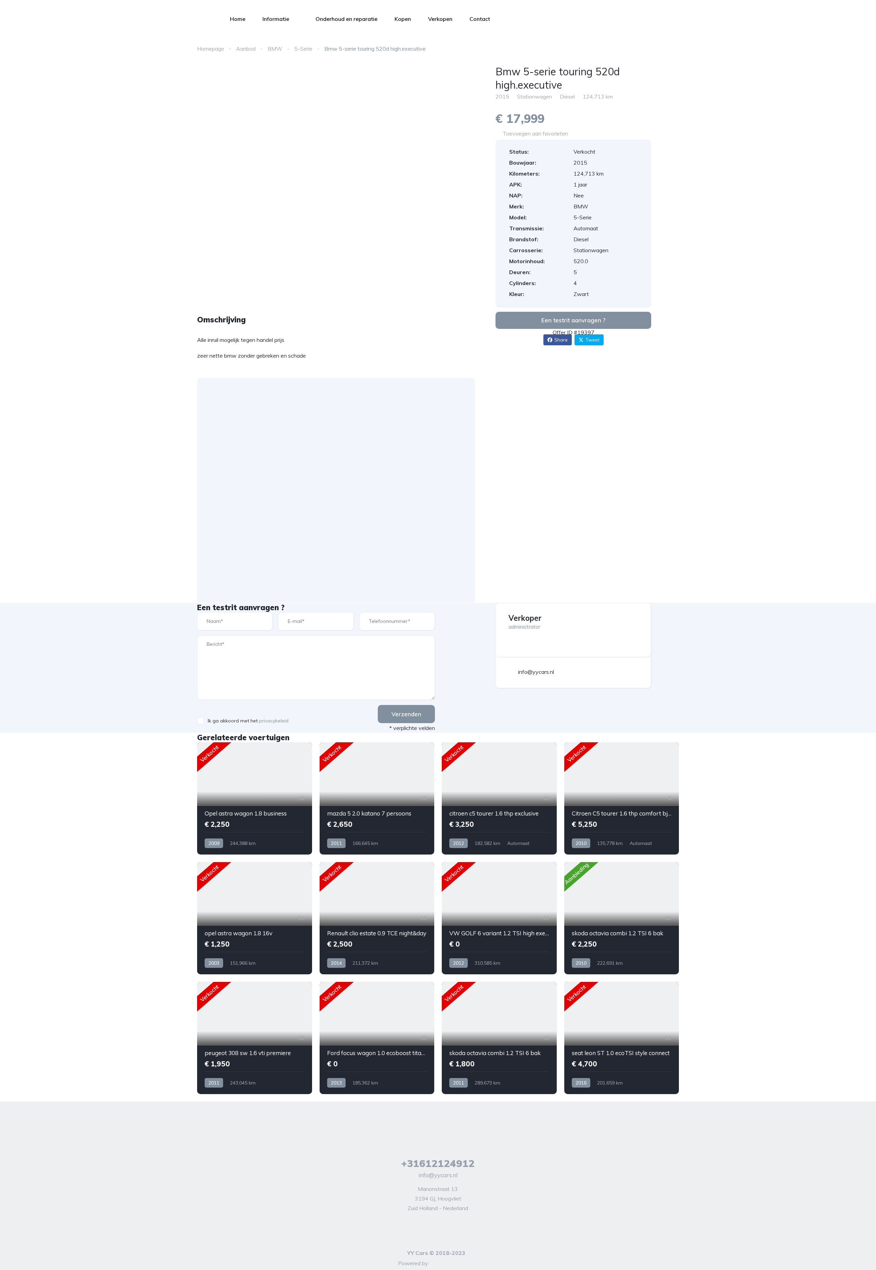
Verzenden (406, 714)
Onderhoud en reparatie (346, 18)
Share (561, 340)
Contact (479, 18)
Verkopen (440, 18)
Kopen (403, 18)
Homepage (210, 48)
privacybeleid (273, 721)
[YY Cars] (113, 18)
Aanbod (246, 48)
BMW (275, 48)
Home (237, 18)
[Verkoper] (640, 613)
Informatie (275, 18)
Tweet (592, 340)
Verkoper (525, 618)
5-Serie (303, 48)
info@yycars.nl (438, 1175)
